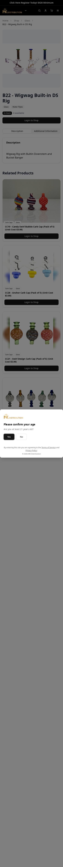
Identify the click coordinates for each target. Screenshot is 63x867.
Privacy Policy (31, 450)
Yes (9, 436)
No (21, 436)
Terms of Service (48, 447)
